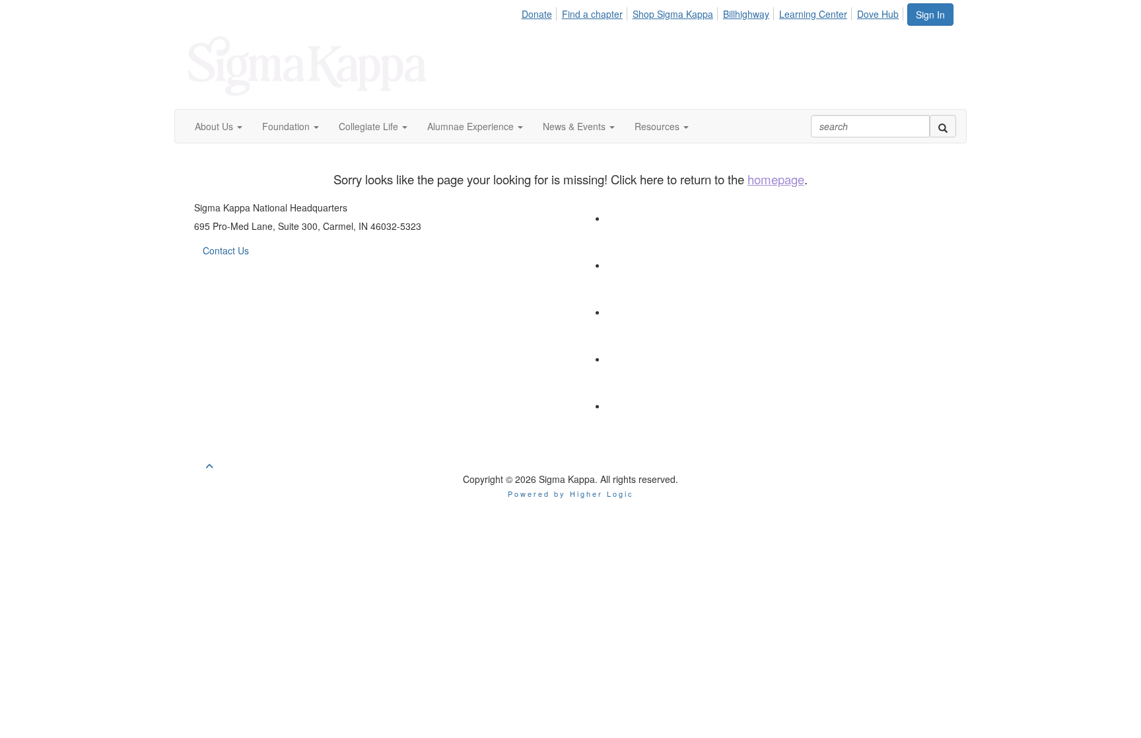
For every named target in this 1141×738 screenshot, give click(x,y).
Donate (537, 13)
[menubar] (713, 11)
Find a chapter (592, 13)
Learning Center (813, 13)
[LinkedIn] (630, 265)
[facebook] (630, 311)
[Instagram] (630, 358)
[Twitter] (630, 218)
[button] (218, 126)
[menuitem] (540, 11)
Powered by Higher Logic (571, 493)
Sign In (930, 14)
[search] (943, 126)
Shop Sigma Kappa (673, 13)
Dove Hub (878, 13)
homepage (775, 179)
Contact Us (226, 250)
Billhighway (746, 13)
